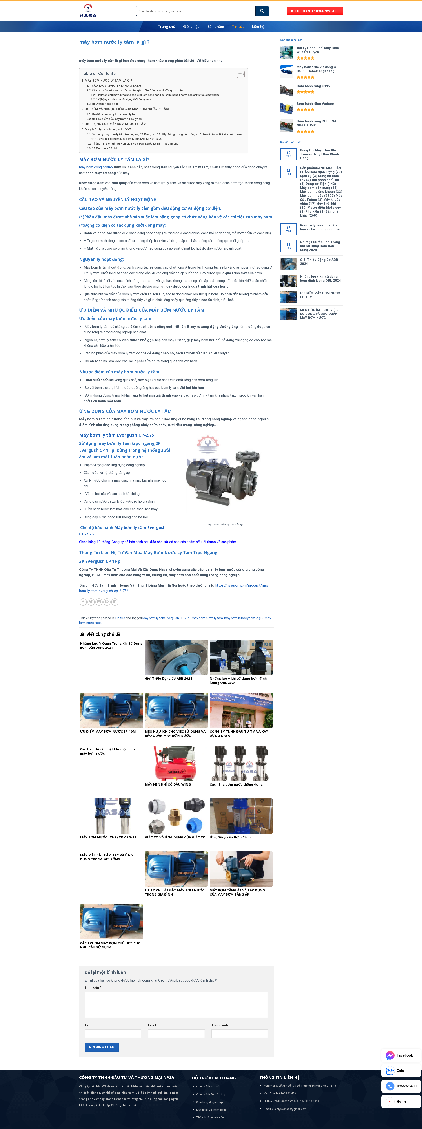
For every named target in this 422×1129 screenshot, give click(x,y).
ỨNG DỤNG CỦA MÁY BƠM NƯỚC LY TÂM (115, 124)
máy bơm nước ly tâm (207, 618)
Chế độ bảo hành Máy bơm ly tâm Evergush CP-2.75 (130, 138)
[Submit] (262, 11)
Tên (88, 1025)
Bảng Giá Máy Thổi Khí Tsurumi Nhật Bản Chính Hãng (319, 154)
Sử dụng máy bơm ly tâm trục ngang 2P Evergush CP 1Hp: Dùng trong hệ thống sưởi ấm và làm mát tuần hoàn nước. (168, 134)
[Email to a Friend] (99, 602)
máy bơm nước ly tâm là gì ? (244, 618)
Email (152, 1025)
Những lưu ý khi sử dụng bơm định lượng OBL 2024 (320, 278)
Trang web (219, 1025)
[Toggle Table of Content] (239, 74)
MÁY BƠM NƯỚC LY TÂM (107, 159)
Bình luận (93, 988)
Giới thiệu (191, 26)
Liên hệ (258, 26)
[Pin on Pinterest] (107, 602)
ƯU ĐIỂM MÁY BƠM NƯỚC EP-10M (320, 295)
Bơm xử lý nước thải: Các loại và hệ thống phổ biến (320, 227)
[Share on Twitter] (91, 602)
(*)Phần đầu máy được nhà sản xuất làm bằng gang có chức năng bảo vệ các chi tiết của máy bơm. (158, 94)
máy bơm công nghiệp (96, 167)
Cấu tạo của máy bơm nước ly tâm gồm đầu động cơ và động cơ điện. (138, 90)
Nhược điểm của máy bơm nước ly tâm (117, 119)
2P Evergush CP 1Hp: (105, 148)
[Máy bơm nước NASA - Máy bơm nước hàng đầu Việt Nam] (104, 11)
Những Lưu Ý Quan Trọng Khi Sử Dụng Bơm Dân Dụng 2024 (320, 246)
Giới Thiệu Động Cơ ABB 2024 (319, 262)
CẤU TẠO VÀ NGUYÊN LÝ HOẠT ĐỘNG (116, 85)
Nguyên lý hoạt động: (105, 103)
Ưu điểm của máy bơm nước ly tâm (114, 114)
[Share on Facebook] (83, 602)
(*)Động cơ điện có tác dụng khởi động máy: (124, 99)
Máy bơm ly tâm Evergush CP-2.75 (110, 129)
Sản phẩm (215, 26)
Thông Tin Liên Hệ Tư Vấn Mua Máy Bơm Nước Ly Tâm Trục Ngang (135, 143)
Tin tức (238, 26)
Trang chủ (166, 26)
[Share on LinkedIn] (114, 602)
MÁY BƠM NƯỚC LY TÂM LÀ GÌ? (108, 81)
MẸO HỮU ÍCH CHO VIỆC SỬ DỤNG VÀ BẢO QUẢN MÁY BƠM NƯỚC (319, 314)
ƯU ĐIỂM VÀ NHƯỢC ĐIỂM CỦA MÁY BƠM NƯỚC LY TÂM (127, 109)
